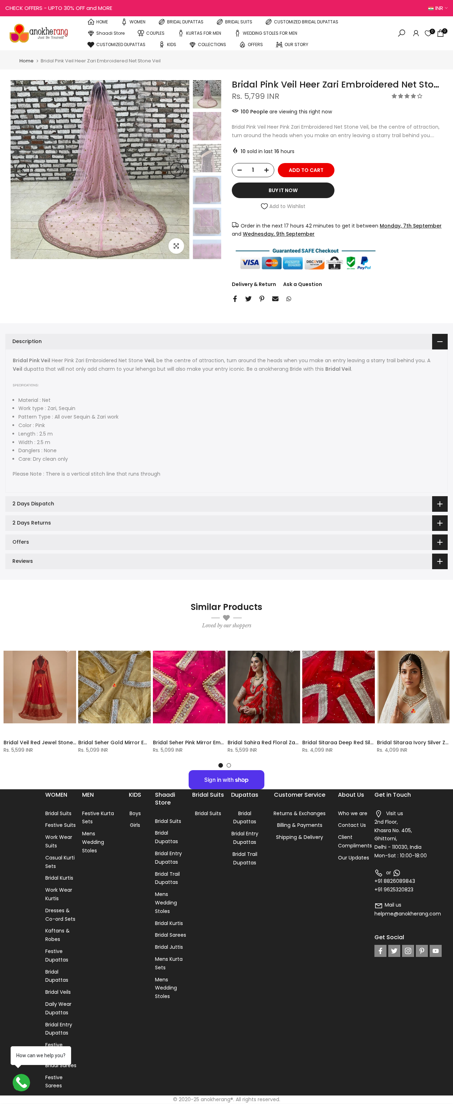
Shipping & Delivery (299, 837)
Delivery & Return (254, 284)
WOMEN (137, 22)
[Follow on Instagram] (408, 951)
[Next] (177, 169)
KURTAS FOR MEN (203, 33)
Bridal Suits (58, 813)
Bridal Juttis (169, 947)
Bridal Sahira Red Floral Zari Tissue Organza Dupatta (295, 742)
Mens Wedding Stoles (93, 842)
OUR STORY (296, 44)
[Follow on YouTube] (436, 951)
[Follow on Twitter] (394, 951)
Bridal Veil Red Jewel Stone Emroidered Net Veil (64, 742)
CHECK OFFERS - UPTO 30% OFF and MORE (58, 8)
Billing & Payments (299, 825)
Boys (135, 813)
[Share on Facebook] (235, 299)
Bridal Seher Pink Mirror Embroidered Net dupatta (216, 742)
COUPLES (155, 33)
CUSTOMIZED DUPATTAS (120, 44)
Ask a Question (302, 284)
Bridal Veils (58, 992)
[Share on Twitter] (248, 299)
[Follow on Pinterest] (422, 951)
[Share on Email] (275, 299)
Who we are (352, 813)
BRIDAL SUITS (238, 22)
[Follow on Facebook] (380, 951)
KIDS (171, 44)
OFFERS (255, 44)
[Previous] (23, 169)
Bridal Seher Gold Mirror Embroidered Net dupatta (143, 742)
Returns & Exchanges (300, 813)
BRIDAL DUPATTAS (185, 22)
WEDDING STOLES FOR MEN (270, 33)
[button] (408, 96)
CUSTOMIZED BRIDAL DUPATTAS (306, 22)
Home (26, 60)
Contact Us (352, 825)
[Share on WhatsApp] (289, 299)
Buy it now (283, 190)
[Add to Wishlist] (67, 649)
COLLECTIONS (212, 44)
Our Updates (353, 857)
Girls (135, 825)
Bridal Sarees (60, 1065)
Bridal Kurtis (59, 877)
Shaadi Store (110, 33)
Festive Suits (60, 825)
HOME (102, 22)
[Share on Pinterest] (262, 299)
